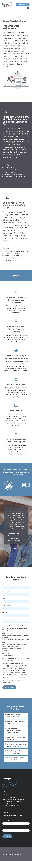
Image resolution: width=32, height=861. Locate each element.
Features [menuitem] (5, 795)
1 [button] (8, 548)
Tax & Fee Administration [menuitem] (9, 797)
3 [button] (12, 548)
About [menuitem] (4, 809)
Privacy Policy (22, 674)
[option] (8, 485)
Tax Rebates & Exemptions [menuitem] (10, 805)
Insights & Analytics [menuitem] (8, 803)
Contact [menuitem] (5, 812)
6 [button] (19, 548)
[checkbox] (16, 639)
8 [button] (23, 548)
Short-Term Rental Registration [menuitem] (11, 801)
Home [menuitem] (4, 791)
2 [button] (10, 548)
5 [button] (17, 548)
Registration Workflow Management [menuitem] (13, 799)
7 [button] (21, 548)
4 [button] (15, 548)
